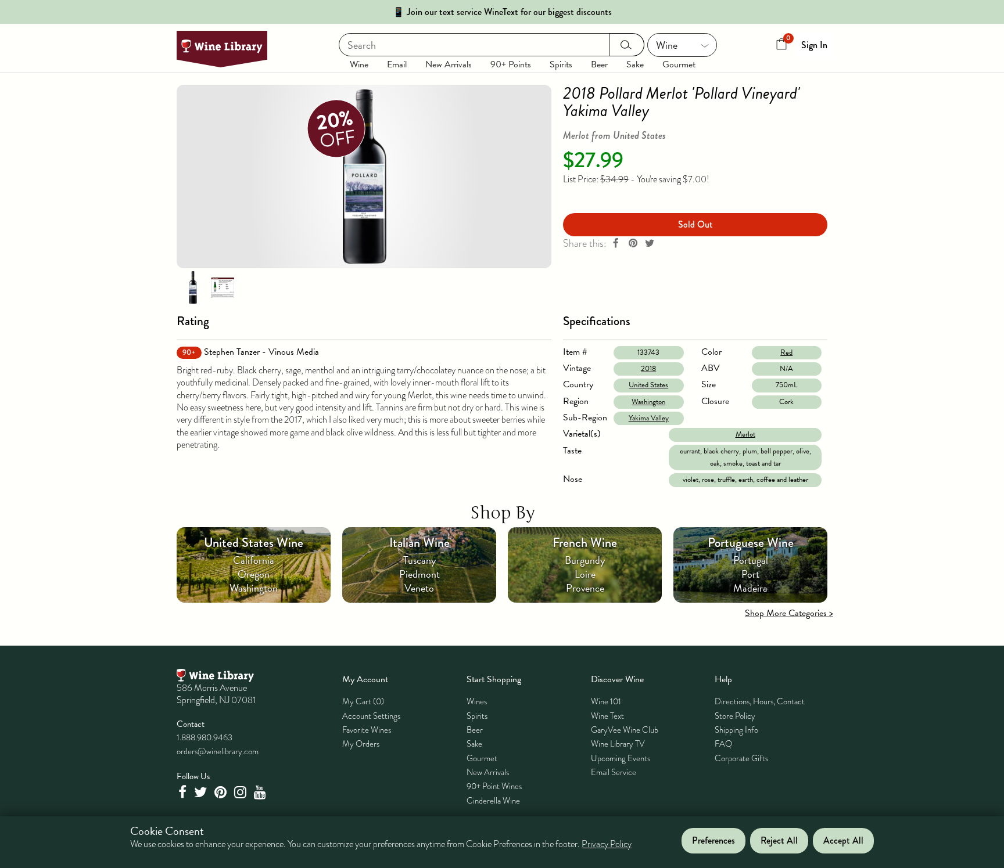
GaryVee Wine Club (624, 730)
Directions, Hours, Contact (760, 701)
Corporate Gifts (741, 758)
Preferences (713, 841)
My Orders (360, 744)
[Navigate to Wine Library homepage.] (222, 49)
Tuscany (419, 560)
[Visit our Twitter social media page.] (202, 792)
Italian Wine (419, 543)
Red (786, 352)
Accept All (843, 841)
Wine (359, 64)
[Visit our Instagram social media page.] (241, 792)
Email (397, 64)
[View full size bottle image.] (364, 176)
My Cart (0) (363, 701)
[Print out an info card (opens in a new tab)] (222, 286)
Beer (599, 64)
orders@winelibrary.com (218, 751)
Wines (477, 701)
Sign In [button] (814, 45)
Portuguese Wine (751, 543)
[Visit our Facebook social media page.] (184, 792)
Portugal (750, 560)
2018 (648, 368)
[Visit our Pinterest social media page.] (222, 792)
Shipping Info (736, 730)
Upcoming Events (620, 758)
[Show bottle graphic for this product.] (193, 286)
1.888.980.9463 (204, 737)
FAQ (723, 744)
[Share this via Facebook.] (616, 243)
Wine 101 (606, 701)
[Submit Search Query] (626, 44)
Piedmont (419, 574)
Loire (585, 574)
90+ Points (510, 64)
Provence (585, 588)
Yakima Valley (649, 418)
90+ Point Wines (494, 786)
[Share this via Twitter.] (650, 243)
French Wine (585, 543)
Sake (635, 64)
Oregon (254, 574)
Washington (648, 402)
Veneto (419, 588)
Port (750, 574)
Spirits (561, 64)
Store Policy (735, 716)
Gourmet (678, 64)
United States (648, 385)
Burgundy (585, 560)
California (253, 560)
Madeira (750, 588)
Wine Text (607, 716)
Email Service (613, 772)
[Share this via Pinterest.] (633, 243)
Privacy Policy (607, 844)
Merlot (745, 434)
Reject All (779, 841)
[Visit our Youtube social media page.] (261, 792)
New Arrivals (448, 64)
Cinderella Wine (493, 800)
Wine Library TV (618, 744)
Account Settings (371, 716)
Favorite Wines (366, 730)
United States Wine (253, 543)
